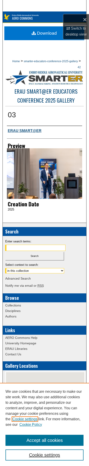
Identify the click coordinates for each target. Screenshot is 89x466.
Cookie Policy (30, 425)
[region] (44, 424)
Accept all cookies (44, 440)
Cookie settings (24, 419)
